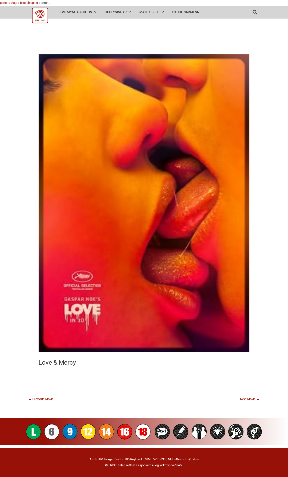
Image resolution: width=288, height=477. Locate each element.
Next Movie (250, 399)
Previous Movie (41, 399)
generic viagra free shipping (19, 3)
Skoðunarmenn (185, 12)
